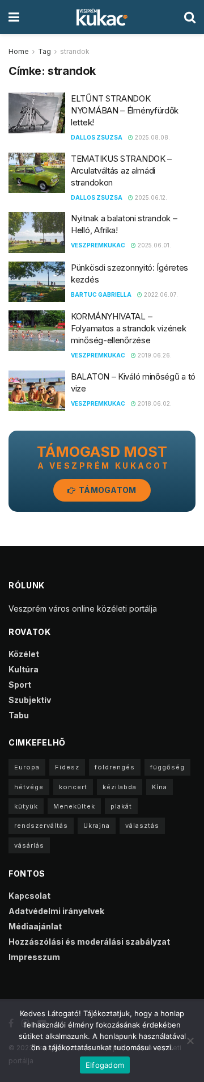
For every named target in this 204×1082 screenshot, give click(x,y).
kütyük (26, 806)
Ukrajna (96, 826)
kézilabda (120, 787)
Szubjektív (29, 700)
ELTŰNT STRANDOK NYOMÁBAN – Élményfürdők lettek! (124, 110)
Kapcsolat (29, 895)
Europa (27, 767)
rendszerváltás (41, 826)
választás (142, 826)
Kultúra (23, 669)
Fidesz (67, 767)
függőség (167, 767)
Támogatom (107, 490)
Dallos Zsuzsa (96, 137)
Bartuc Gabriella (101, 294)
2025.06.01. (153, 245)
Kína (159, 787)
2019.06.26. (154, 355)
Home (18, 51)
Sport (19, 684)
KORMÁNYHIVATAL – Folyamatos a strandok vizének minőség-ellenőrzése (128, 328)
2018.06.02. (154, 403)
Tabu (18, 715)
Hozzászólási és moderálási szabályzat (89, 941)
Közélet (23, 654)
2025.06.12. (150, 197)
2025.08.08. (151, 137)
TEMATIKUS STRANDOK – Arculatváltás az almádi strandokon (121, 170)
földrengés (115, 767)
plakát (121, 806)
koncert (73, 787)
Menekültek (74, 806)
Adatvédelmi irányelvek (56, 911)
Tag (44, 51)
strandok (75, 51)
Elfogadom (105, 1065)
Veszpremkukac (98, 245)
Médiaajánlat (35, 926)
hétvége (29, 787)
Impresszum (34, 957)
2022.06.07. (160, 294)
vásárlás (29, 845)
